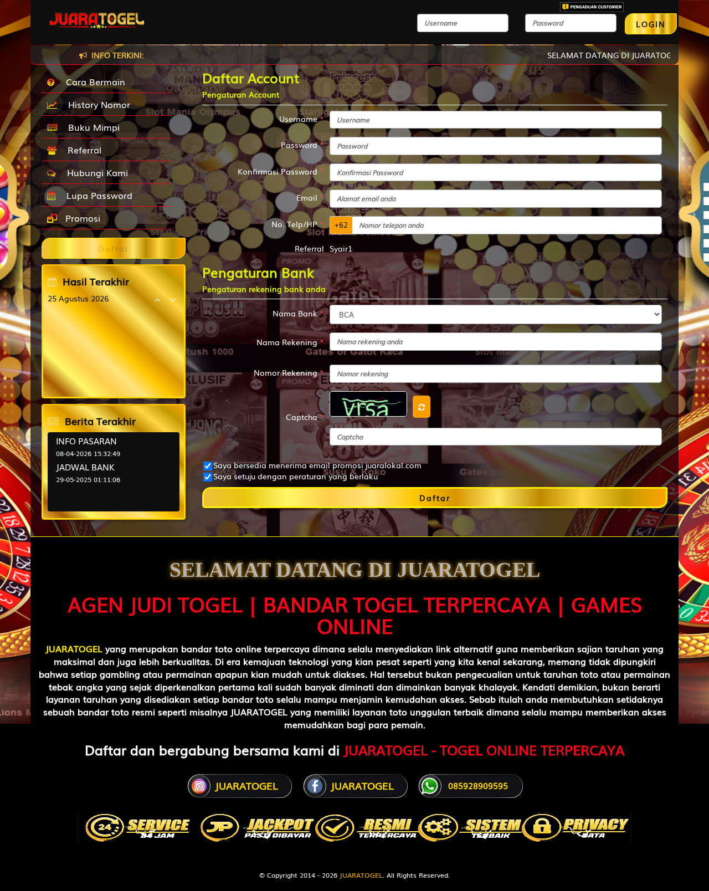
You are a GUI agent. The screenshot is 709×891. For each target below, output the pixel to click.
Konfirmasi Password (281, 171)
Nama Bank (298, 313)
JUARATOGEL (73, 648)
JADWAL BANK (85, 466)
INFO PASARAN (86, 440)
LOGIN (651, 23)
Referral (81, 149)
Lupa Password (96, 195)
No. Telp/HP (297, 223)
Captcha (305, 416)
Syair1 (341, 248)
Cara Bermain (92, 81)
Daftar (434, 497)
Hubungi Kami (94, 172)
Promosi (81, 217)
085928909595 (478, 785)
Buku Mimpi (91, 127)
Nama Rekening (290, 341)
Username (301, 118)
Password (302, 144)
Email (310, 197)
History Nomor (96, 104)
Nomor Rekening (289, 372)
